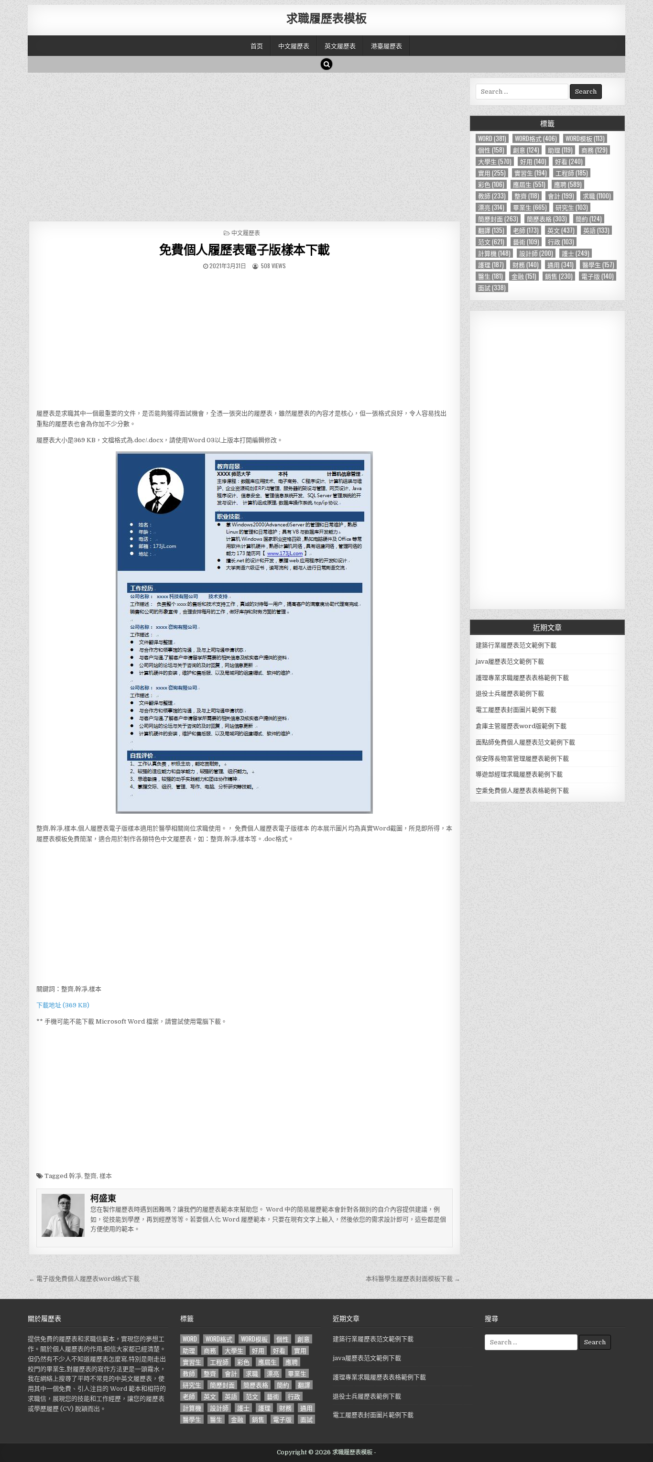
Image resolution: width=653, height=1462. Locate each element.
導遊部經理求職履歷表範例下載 (519, 774)
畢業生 (530, 207)
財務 (525, 264)
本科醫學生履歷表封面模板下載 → (413, 1278)
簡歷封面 (498, 218)
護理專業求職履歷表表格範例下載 (522, 677)
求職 (597, 195)
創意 (526, 149)
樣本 (105, 1175)
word (492, 138)
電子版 (597, 276)
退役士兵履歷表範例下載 (510, 693)
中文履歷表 (293, 45)
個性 (491, 149)
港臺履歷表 (386, 45)
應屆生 (529, 184)
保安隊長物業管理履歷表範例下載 (522, 758)
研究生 (571, 207)
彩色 (491, 184)
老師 (526, 230)
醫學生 (598, 264)
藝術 (526, 241)
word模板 (585, 138)
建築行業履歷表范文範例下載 (516, 645)
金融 (524, 276)
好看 (569, 161)
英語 (596, 230)
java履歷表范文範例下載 (510, 661)
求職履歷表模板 (326, 17)
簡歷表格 (547, 218)
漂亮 (491, 207)
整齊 (90, 1175)
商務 (594, 149)
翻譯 (491, 230)
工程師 (571, 172)
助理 (560, 149)
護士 (575, 253)
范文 (491, 241)
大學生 (495, 161)
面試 (492, 287)
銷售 (559, 276)
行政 (561, 241)
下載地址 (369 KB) (62, 1005)
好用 (533, 161)
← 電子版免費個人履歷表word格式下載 (84, 1278)
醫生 (490, 276)
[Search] (326, 64)
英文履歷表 (340, 45)
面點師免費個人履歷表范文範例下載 (525, 742)
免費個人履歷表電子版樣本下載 (244, 249)
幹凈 (75, 1175)
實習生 (530, 172)
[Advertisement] (244, 144)
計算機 (494, 253)
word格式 (536, 138)
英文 (561, 230)
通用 (560, 264)
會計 (561, 195)
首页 (256, 45)
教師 (492, 195)
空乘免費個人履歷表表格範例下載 (522, 790)
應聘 (568, 184)
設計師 (536, 253)
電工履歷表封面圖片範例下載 (516, 709)
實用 (492, 172)
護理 (491, 264)
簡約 (589, 218)
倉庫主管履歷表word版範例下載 (521, 726)
